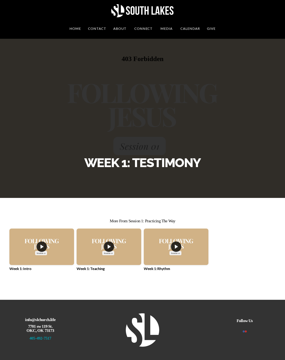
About (120, 28)
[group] (41, 253)
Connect (144, 28)
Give (211, 28)
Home (75, 28)
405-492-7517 (40, 338)
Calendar (190, 28)
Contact (97, 28)
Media (166, 28)
